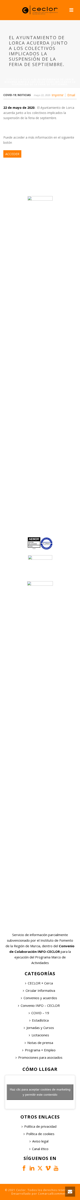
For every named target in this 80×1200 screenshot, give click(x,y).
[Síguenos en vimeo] (48, 1168)
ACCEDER (12, 154)
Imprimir (58, 95)
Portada (13, 79)
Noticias (24, 95)
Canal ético (40, 1148)
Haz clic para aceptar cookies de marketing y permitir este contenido (40, 1092)
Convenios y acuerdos (40, 998)
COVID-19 (9, 95)
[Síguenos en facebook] (24, 1168)
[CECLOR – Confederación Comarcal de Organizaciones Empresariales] (40, 10)
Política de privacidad (40, 1126)
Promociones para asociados (40, 1057)
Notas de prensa (40, 1042)
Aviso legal (40, 1141)
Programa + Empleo (40, 1050)
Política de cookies (40, 1133)
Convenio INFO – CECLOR (40, 1005)
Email (71, 95)
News (26, 79)
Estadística (40, 1020)
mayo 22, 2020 (42, 95)
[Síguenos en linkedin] (32, 1168)
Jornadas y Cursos (40, 1027)
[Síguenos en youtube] (56, 1168)
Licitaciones (40, 1035)
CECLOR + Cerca (40, 983)
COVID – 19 (40, 1013)
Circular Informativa (40, 990)
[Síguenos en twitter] (40, 1168)
